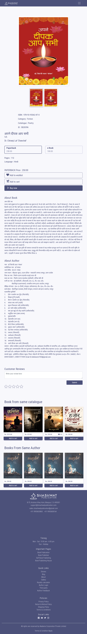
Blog (43, 574)
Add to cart (14, 181)
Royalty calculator (43, 582)
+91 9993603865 (36, 511)
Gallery (43, 580)
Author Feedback (43, 591)
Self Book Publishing (43, 558)
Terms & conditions (43, 610)
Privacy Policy (44, 602)
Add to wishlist (16, 175)
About (43, 577)
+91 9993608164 (50, 511)
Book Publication (43, 552)
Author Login (43, 585)
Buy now (13, 188)
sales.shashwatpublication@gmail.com (43, 508)
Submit (74, 382)
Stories (43, 572)
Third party (43, 588)
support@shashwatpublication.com (43, 505)
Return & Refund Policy (43, 604)
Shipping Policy (43, 607)
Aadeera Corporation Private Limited (53, 626)
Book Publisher (43, 555)
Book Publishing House (43, 561)
